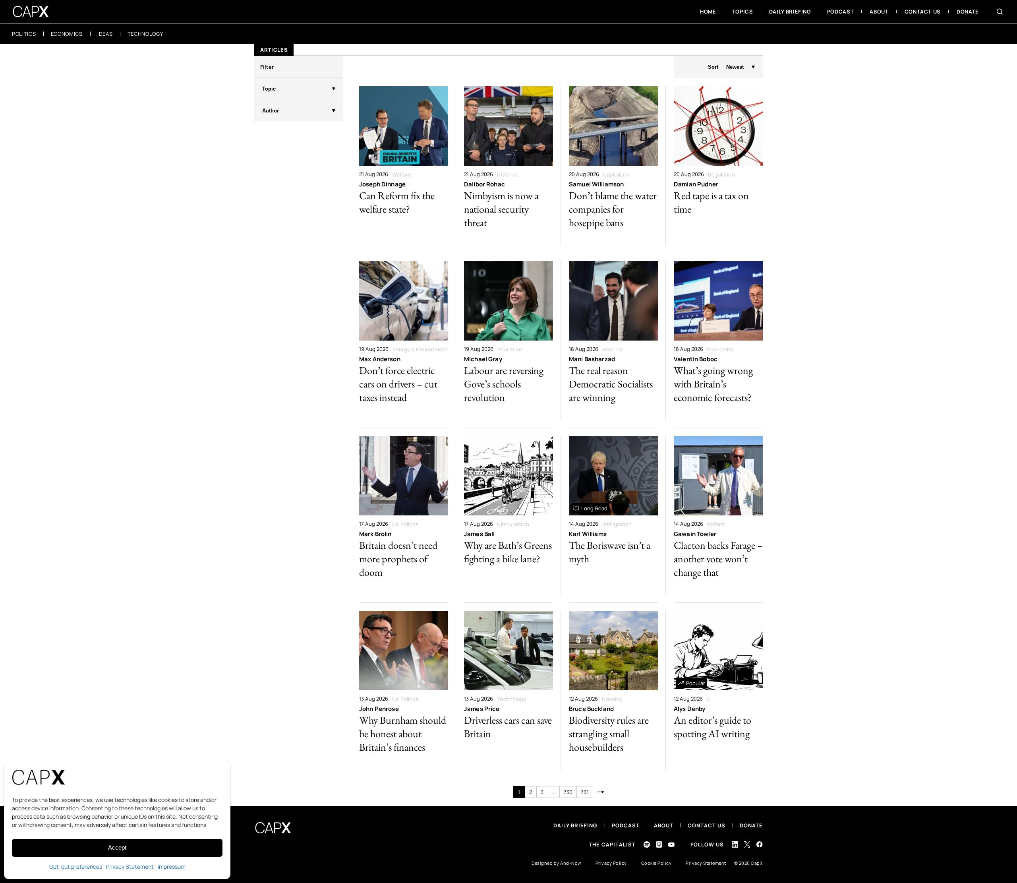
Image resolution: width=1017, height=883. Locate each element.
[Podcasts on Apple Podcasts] (659, 844)
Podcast (626, 825)
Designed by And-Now (556, 863)
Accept (117, 847)
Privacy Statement (130, 866)
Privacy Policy (611, 863)
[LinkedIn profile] (735, 844)
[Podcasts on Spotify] (647, 844)
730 (568, 792)
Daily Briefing (575, 825)
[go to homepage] (31, 11)
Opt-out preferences (75, 866)
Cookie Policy (656, 863)
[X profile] (747, 844)
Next (601, 792)
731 (584, 792)
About (663, 825)
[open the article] (403, 165)
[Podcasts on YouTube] (671, 844)
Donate (751, 825)
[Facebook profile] (759, 844)
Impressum (172, 866)
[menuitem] (708, 11)
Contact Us (706, 825)
